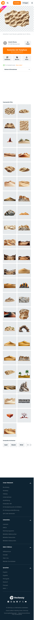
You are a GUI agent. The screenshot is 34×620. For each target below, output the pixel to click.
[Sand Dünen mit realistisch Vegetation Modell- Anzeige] (10, 545)
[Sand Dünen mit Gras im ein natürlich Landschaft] (10, 183)
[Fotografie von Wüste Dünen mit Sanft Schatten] (10, 516)
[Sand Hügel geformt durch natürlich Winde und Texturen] (10, 125)
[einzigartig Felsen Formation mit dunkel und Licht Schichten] (10, 313)
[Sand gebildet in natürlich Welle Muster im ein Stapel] (10, 226)
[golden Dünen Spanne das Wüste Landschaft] (10, 269)
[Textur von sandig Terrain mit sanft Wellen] (10, 342)
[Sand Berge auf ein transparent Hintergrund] (10, 588)
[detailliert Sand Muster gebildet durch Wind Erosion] (10, 110)
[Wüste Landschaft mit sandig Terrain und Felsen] (10, 139)
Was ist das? (19, 65)
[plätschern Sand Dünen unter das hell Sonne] (10, 255)
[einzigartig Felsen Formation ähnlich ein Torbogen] (10, 559)
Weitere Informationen (10, 68)
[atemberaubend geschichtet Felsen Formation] (10, 530)
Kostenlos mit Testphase (17, 51)
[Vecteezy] (3, 3)
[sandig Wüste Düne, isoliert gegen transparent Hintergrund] (10, 443)
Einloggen (25, 3)
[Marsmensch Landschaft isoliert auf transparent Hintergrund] (10, 385)
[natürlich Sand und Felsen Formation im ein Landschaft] (10, 487)
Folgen (28, 44)
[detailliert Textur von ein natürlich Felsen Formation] (10, 501)
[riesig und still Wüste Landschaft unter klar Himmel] (10, 197)
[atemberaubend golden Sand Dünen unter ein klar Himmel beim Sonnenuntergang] (10, 284)
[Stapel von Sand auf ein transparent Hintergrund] (10, 574)
